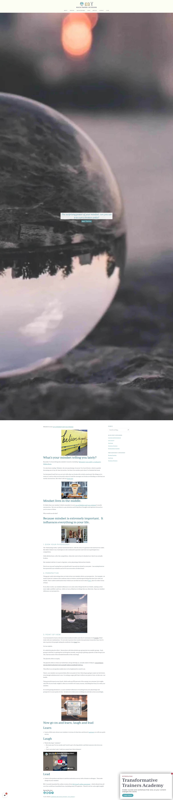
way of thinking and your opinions (63, 426)
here (89, 580)
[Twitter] (50, 793)
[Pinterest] (52, 793)
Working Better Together (114, 448)
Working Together (112, 455)
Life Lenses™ (71, 796)
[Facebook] (47, 793)
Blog (83, 221)
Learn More (128, 795)
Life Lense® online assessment (81, 784)
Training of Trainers (112, 445)
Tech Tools (110, 443)
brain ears (70, 478)
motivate (91, 732)
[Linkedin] (44, 793)
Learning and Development (59, 796)
